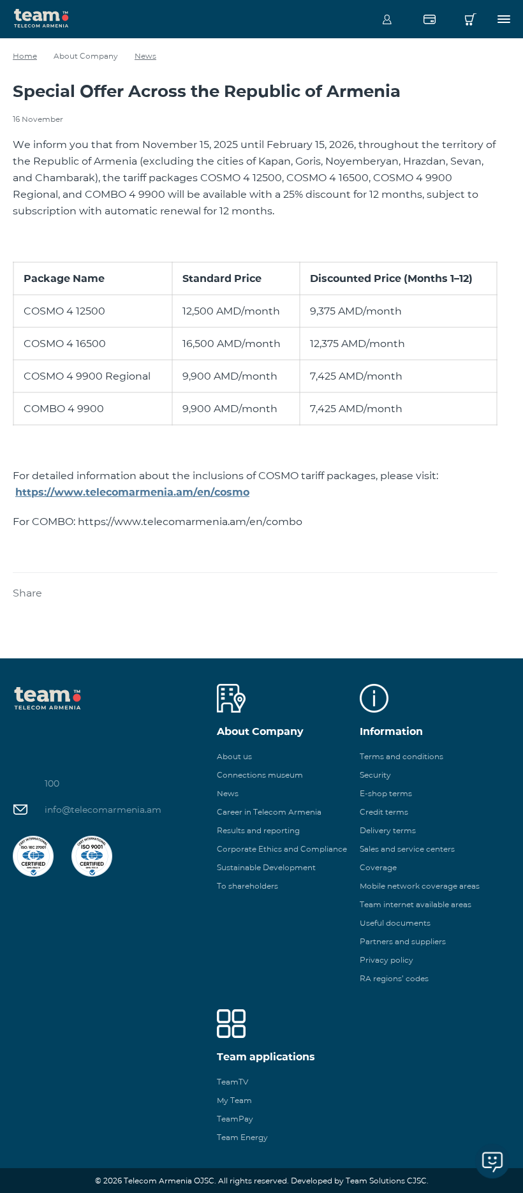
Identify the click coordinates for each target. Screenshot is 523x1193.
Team (41, 17)
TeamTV (232, 1081)
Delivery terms (388, 830)
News (145, 56)
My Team (234, 1100)
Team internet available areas (415, 904)
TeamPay (235, 1118)
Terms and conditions (401, 756)
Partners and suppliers (403, 941)
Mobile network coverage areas (420, 886)
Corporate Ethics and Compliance (282, 849)
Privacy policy (386, 960)
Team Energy (242, 1137)
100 (52, 783)
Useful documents (395, 923)
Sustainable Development (266, 867)
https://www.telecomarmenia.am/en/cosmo (132, 492)
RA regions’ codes (394, 978)
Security (375, 775)
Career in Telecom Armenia (269, 812)
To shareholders (247, 886)
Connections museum (260, 775)
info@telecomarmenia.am (103, 809)
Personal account (387, 19)
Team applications (266, 1057)
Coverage (378, 867)
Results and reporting (258, 830)
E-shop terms (386, 793)
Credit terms (384, 812)
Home (25, 56)
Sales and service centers (407, 849)
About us (234, 756)
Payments (429, 19)
